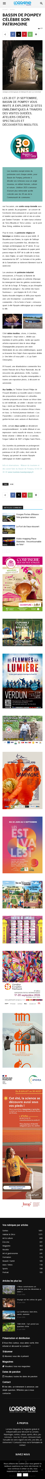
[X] (18, 34)
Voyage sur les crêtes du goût (29, 1299)
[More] (36, 34)
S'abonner (7, 1351)
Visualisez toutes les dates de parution (20, 1376)
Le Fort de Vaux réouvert (27, 526)
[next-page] (8, 551)
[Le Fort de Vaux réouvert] (8, 529)
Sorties (12, 9)
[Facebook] (12, 34)
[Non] (42, 1469)
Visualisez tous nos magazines (17, 1366)
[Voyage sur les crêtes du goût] (8, 1302)
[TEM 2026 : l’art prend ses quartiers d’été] (8, 1327)
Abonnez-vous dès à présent (16, 1356)
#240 (11, 484)
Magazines (7, 1361)
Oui (19, 1475)
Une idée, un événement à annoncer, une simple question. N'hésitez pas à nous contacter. (20, 1390)
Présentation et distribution (16, 1338)
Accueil (5, 9)
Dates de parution (11, 1372)
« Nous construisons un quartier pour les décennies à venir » (29, 1289)
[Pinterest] (24, 34)
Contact (6, 1382)
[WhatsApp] (30, 34)
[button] (4, 3)
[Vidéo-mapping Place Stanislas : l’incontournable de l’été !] (8, 541)
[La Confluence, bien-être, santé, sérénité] (8, 1315)
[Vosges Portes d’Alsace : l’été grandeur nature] (8, 517)
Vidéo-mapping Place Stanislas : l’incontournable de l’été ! (28, 541)
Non (25, 1475)
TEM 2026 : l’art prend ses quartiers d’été (28, 1325)
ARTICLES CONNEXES (13, 507)
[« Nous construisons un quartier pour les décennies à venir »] (8, 1289)
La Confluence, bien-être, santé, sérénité (27, 1313)
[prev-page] (4, 551)
